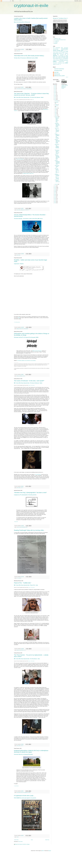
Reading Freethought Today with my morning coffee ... (29, 530)
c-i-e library (56, 42)
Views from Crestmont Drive (59, 68)
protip (67, 61)
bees (64, 55)
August (56, 108)
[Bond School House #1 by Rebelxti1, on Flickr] (24, 33)
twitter (66, 62)
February (56, 116)
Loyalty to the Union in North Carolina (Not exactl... (57, 119)
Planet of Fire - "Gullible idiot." (22, 583)
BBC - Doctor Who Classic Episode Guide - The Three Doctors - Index (27, 658)
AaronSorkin (66, 47)
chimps (59, 56)
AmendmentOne (55, 49)
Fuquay (56, 51)
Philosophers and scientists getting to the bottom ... (57, 146)
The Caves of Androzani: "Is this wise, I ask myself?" (29, 380)
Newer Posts (16, 839)
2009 (55, 190)
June (56, 110)
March (56, 115)
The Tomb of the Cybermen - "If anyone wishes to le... (57, 130)
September (57, 105)
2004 (55, 197)
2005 (55, 195)
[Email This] (26, 49)
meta (22, 328)
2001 (55, 201)
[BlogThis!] (27, 49)
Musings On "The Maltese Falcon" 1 (60, 18)
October (56, 104)
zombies (58, 64)
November (56, 102)
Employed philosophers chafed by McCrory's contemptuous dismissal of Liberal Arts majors (31, 751)
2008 (55, 191)
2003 (55, 198)
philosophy (26, 792)
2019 (55, 91)
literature (66, 58)
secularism (55, 62)
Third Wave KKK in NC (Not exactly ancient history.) (29, 55)
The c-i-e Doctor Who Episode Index (60, 39)
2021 (55, 88)
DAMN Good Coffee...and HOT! (59, 75)
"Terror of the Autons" (20, 159)
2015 (55, 96)
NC (19, 50)
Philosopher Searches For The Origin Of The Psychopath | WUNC (26, 337)
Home (32, 839)
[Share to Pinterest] (31, 49)
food (54, 57)
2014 (55, 98)
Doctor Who (18, 487)
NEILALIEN (16, 521)
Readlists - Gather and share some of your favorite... (57, 141)
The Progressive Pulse (58, 70)
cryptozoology (63, 56)
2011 (55, 187)
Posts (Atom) (20, 841)
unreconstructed (29, 88)
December (57, 100)
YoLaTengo (62, 54)
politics (55, 61)
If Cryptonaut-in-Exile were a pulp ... (24, 795)
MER (61, 51)
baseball (61, 55)
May (55, 112)
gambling (56, 57)
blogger (18, 328)
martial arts (55, 60)
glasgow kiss (60, 57)
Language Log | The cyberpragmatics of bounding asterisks (25, 494)
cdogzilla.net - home (57, 38)
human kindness (56, 58)
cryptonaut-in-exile (31, 5)
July (55, 109)
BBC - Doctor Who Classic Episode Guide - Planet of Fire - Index (26, 585)
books (54, 56)
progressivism (61, 61)
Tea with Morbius (38, 474)
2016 (55, 95)
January (56, 184)
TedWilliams (66, 53)
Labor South (56, 72)
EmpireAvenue (66, 50)
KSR (59, 51)
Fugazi (54, 51)
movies (62, 60)
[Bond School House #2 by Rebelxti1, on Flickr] (39, 33)
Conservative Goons (20, 88)
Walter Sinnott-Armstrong (37, 350)
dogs (67, 56)
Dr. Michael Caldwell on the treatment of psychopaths (26, 360)
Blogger (49, 850)
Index (33, 99)
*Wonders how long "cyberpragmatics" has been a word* (30, 492)
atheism (55, 55)
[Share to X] (28, 49)
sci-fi (21, 487)
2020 (55, 89)
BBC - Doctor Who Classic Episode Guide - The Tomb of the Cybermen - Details (28, 97)
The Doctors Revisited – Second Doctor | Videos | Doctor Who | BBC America (28, 218)
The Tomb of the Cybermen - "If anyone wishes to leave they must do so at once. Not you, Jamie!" (31, 94)
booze (57, 56)
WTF (58, 54)
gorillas (67, 57)
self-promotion (26, 328)
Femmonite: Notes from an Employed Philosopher (23, 754)
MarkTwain (64, 51)
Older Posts (47, 839)
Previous (29, 385)
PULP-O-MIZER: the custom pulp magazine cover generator (25, 797)
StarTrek (60, 53)
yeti (56, 64)
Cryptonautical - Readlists (19, 263)
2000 (55, 202)
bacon (58, 55)
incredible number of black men (28, 173)
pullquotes (55, 43)
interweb (20, 328)
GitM (19, 317)
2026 (55, 85)
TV (22, 487)
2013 (55, 99)
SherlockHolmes (55, 53)
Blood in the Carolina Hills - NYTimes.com (22, 22)
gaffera (43, 850)
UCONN (29, 792)
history (18, 50)
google (64, 57)
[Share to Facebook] (29, 49)
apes (65, 54)
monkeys (58, 60)
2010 (55, 188)
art (67, 54)
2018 (55, 92)
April (56, 113)
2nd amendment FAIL (58, 47)
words (54, 64)
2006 (55, 194)
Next (31, 385)
